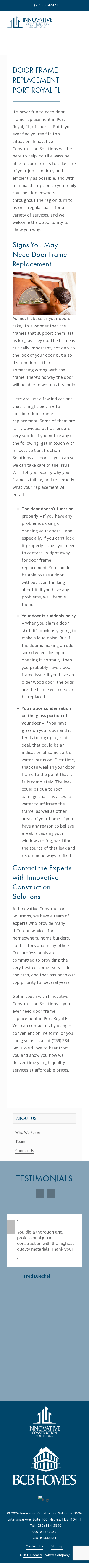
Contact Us (24, 1150)
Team (20, 1141)
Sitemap (57, 1546)
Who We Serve (27, 1132)
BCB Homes (32, 1555)
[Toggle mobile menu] (80, 24)
